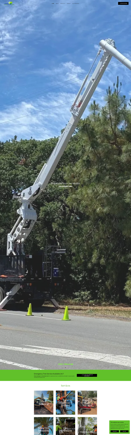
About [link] (57, 3)
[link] (9, 3)
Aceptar (124, 431)
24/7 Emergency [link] (75, 3)
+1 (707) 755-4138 (123, 3)
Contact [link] (69, 3)
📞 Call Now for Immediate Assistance (87, 375)
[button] (62, 367)
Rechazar (115, 431)
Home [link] (53, 3)
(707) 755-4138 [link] (65, 364)
